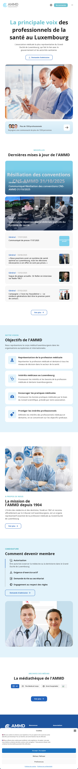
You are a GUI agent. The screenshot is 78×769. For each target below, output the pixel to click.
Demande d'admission (19, 593)
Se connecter (61, 5)
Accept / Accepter (39, 751)
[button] (75, 731)
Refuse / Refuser (39, 756)
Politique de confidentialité (44, 766)
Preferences (39, 762)
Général (12, 182)
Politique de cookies (30, 766)
